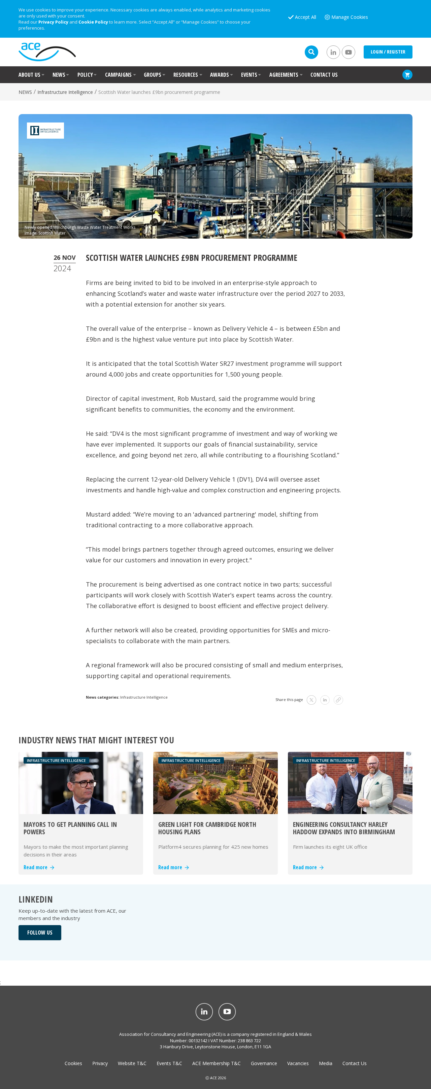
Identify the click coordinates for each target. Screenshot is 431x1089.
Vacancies (298, 1063)
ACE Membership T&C (216, 1063)
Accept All (305, 17)
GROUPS (152, 74)
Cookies (73, 1063)
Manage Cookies (349, 17)
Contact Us (354, 1063)
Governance (264, 1063)
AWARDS (219, 74)
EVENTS (249, 74)
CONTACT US (324, 74)
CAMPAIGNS (118, 74)
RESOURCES (185, 74)
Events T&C (169, 1063)
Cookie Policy (93, 22)
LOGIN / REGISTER (388, 51)
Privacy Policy (53, 22)
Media (325, 1063)
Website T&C (132, 1063)
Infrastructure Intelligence (65, 92)
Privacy (100, 1063)
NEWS (59, 74)
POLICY (85, 74)
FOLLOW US (40, 932)
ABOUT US (29, 74)
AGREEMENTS (283, 74)
